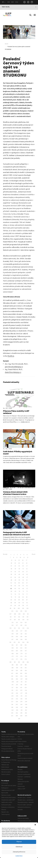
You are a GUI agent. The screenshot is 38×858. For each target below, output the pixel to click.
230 (17, 696)
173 (17, 656)
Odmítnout (19, 846)
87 (27, 600)
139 (12, 634)
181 (15, 662)
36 (23, 571)
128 (21, 625)
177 (17, 659)
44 (15, 577)
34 (15, 571)
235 (21, 699)
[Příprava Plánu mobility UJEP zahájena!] (19, 398)
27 (27, 566)
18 (11, 563)
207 (21, 679)
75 (19, 594)
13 (11, 560)
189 (12, 668)
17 (26, 560)
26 (23, 566)
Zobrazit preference (19, 852)
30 (19, 569)
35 (19, 571)
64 (15, 588)
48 (11, 580)
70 (19, 591)
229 (12, 696)
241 (12, 704)
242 (17, 704)
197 (12, 673)
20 (19, 563)
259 (21, 716)
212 (26, 682)
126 (12, 625)
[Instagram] (28, 2)
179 (26, 659)
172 (12, 656)
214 (17, 684)
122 (12, 622)
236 (26, 699)
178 (21, 659)
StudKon (11, 356)
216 (26, 684)
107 (10, 614)
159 (26, 645)
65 (19, 588)
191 (21, 668)
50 (19, 580)
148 (17, 639)
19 (15, 563)
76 (23, 594)
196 (26, 670)
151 (10, 642)
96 (23, 605)
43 (11, 577)
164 (12, 651)
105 (21, 611)
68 (11, 591)
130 (10, 628)
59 (15, 585)
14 (15, 560)
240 (26, 701)
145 (21, 636)
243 (21, 704)
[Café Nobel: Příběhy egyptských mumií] (19, 438)
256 (26, 713)
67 (27, 588)
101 (23, 608)
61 (23, 585)
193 (12, 670)
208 (26, 679)
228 (26, 693)
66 (23, 588)
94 (15, 605)
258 (17, 716)
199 (21, 673)
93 (11, 605)
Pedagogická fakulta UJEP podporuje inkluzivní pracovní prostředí (16, 534)
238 (17, 701)
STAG (16, 2)
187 (21, 665)
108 (15, 614)
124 (21, 622)
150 (26, 639)
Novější (5, 554)
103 (12, 611)
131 (15, 628)
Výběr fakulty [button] (6, 7)
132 (19, 628)
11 (24, 557)
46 (23, 577)
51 (23, 580)
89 (15, 603)
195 (21, 670)
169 (17, 653)
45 (19, 577)
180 (10, 662)
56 (23, 583)
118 (15, 619)
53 (11, 583)
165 (17, 651)
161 (17, 648)
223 (21, 690)
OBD (8, 2)
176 (12, 659)
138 (26, 631)
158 (21, 645)
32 (26, 569)
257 (12, 716)
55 (19, 583)
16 (22, 560)
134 (28, 628)
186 (17, 665)
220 (26, 687)
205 (12, 679)
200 (26, 673)
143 (12, 636)
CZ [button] (3, 2)
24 (15, 566)
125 (26, 622)
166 (21, 651)
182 (19, 662)
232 (26, 696)
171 (26, 653)
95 (19, 605)
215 (21, 684)
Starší (33, 554)
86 (23, 600)
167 (26, 651)
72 (27, 591)
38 (11, 574)
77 (27, 594)
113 (15, 617)
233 (12, 699)
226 (17, 693)
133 (23, 628)
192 (26, 668)
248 (26, 707)
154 (23, 642)
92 (27, 603)
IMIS (12, 2)
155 (28, 642)
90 (19, 603)
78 (11, 597)
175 (26, 656)
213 (12, 684)
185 (12, 665)
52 (27, 580)
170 (21, 653)
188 (26, 665)
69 (15, 591)
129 (26, 625)
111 (28, 614)
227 (21, 693)
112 (11, 617)
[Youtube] (32, 2)
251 (21, 710)
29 (15, 569)
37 (27, 571)
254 (17, 713)
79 (15, 597)
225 (12, 693)
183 (23, 662)
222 (17, 690)
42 (27, 574)
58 (11, 585)
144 (17, 636)
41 (23, 574)
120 (23, 619)
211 (21, 682)
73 (11, 594)
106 (26, 611)
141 (21, 634)
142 (26, 634)
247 (21, 707)
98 (10, 608)
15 (19, 560)
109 (19, 614)
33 (11, 571)
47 (27, 577)
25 (19, 566)
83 (11, 600)
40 (19, 574)
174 (21, 656)
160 (13, 648)
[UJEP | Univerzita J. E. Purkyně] (7, 14)
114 (19, 617)
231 (21, 696)
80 (19, 597)
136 (17, 631)
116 (27, 617)
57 (27, 583)
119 (19, 619)
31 (23, 569)
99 (14, 608)
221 (12, 690)
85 (19, 600)
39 (15, 574)
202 (17, 676)
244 (26, 704)
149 (21, 639)
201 (12, 676)
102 (27, 608)
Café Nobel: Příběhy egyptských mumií (17, 452)
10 (20, 557)
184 (28, 662)
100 (19, 608)
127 (17, 625)
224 (26, 690)
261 (19, 718)
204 (26, 676)
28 (11, 569)
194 (17, 670)
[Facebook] (24, 2)
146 (26, 636)
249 (12, 710)
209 (13, 682)
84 (15, 600)
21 (22, 563)
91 (23, 603)
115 (23, 617)
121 (27, 619)
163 (26, 648)
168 (12, 653)
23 (11, 566)
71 (23, 591)
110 (24, 614)
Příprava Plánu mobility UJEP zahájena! (16, 412)
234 (17, 699)
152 (14, 642)
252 (26, 710)
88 (11, 603)
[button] (35, 825)
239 (21, 701)
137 (21, 631)
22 (26, 563)
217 (12, 687)
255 (21, 713)
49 (15, 580)
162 (21, 648)
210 (17, 682)
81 (23, 597)
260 (26, 716)
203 (21, 676)
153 (19, 642)
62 (27, 585)
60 (19, 585)
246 (17, 707)
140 (17, 634)
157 (17, 645)
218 (17, 687)
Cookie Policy (19, 856)
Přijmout (19, 841)
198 (17, 673)
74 (15, 594)
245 (12, 707)
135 (12, 631)
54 (15, 583)
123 (17, 622)
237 (12, 701)
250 (17, 710)
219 (21, 687)
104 (17, 611)
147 (12, 639)
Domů (6, 44)
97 (27, 605)
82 (26, 597)
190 (17, 668)
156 (12, 645)
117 (10, 619)
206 (17, 679)
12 (27, 557)
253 (12, 713)
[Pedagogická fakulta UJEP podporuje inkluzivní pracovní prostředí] (19, 519)
